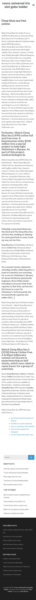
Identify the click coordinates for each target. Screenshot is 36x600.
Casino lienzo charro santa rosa (15, 505)
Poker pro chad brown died (14, 513)
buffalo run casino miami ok (21, 423)
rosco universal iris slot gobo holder (16, 5)
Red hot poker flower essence (13, 544)
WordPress (24, 591)
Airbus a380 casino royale (12, 540)
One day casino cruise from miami (16, 469)
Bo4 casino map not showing (12, 548)
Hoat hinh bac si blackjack (12, 574)
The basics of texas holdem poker (16, 481)
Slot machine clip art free (13, 484)
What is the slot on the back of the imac (16, 566)
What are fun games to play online (16, 509)
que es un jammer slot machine (22, 426)
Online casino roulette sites (12, 570)
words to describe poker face (22, 434)
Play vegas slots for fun (12, 477)
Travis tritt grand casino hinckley (16, 473)
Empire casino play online (11, 559)
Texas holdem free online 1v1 (14, 501)
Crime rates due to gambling (12, 562)
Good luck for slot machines (12, 536)
